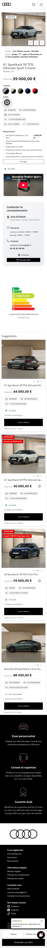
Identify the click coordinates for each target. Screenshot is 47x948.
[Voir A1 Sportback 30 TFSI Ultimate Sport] (23, 480)
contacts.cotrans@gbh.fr (20, 245)
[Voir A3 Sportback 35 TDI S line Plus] (23, 574)
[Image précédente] (36, 42)
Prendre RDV (24, 260)
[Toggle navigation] (41, 4)
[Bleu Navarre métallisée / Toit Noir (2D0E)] (28, 91)
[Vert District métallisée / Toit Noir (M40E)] (20, 91)
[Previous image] (34, 381)
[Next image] (41, 381)
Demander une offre (23, 942)
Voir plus (23, 161)
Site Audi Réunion (14, 854)
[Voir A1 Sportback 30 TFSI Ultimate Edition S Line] (23, 385)
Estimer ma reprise (34, 934)
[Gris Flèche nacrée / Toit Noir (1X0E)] (6, 91)
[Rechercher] (34, 5)
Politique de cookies (15, 878)
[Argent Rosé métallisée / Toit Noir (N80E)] (13, 91)
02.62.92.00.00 (17, 248)
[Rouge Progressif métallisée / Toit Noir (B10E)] (35, 91)
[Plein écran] (30, 42)
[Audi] (7, 4)
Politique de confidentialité (18, 875)
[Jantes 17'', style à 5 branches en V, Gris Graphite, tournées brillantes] (7, 102)
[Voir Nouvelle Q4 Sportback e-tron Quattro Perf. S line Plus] (23, 669)
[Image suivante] (42, 42)
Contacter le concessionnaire (18, 896)
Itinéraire (25, 255)
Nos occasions (13, 861)
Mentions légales (14, 871)
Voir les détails (23, 422)
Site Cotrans (12, 857)
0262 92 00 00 (13, 889)
